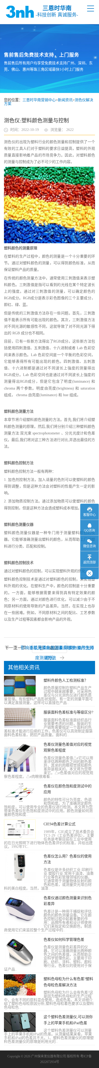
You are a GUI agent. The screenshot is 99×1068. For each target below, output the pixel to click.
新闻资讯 (65, 100)
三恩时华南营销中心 (39, 100)
